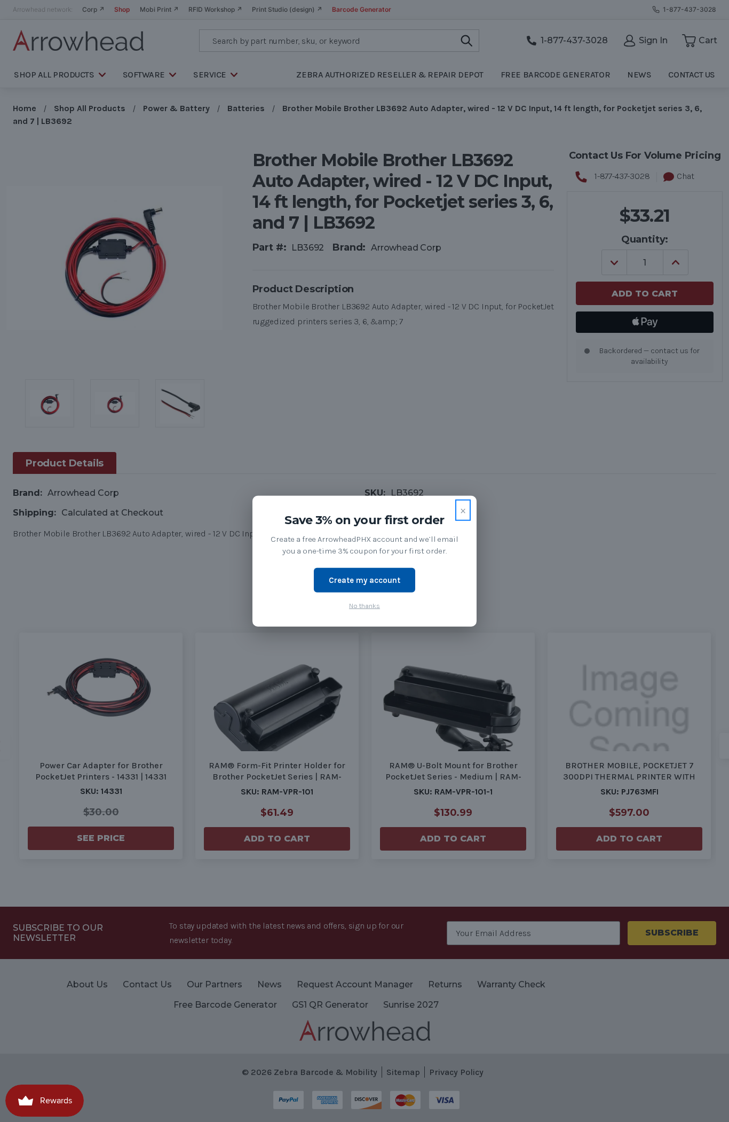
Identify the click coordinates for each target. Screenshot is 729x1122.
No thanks (364, 606)
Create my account (364, 580)
